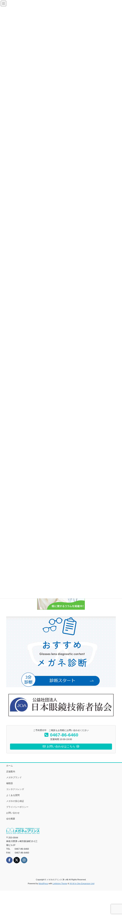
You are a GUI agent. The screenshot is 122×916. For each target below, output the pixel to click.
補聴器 (9, 783)
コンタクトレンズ (15, 789)
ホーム (9, 765)
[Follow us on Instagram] (24, 860)
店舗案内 (10, 771)
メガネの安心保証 (15, 801)
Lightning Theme (60, 883)
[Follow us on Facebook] (9, 860)
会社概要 (10, 818)
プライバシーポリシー (17, 807)
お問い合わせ (13, 813)
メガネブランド (14, 777)
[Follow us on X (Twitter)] (17, 860)
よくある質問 (13, 795)
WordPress (43, 883)
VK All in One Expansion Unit (81, 883)
